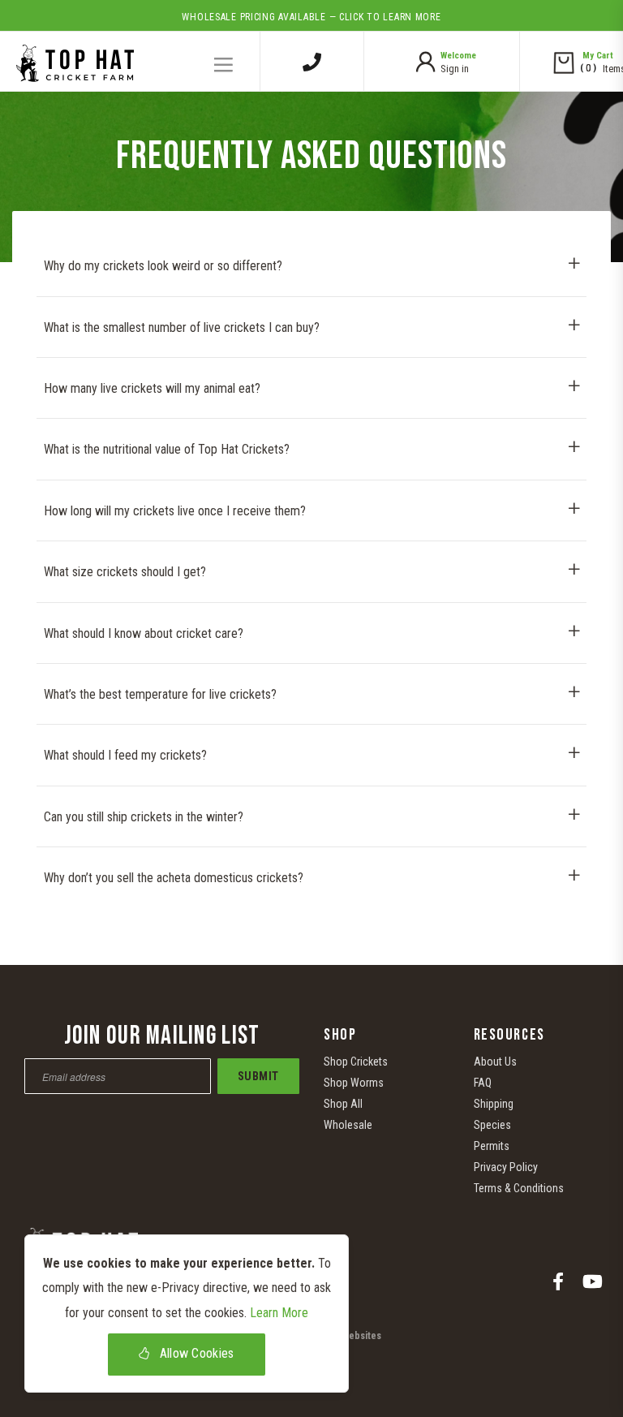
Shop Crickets (356, 1061)
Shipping (493, 1103)
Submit (258, 1076)
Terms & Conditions (519, 1188)
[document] (186, 1313)
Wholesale (348, 1124)
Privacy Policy (506, 1167)
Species (492, 1124)
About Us (495, 1061)
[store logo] (71, 58)
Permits (491, 1145)
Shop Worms (354, 1082)
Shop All (343, 1103)
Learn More (279, 1312)
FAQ (483, 1082)
